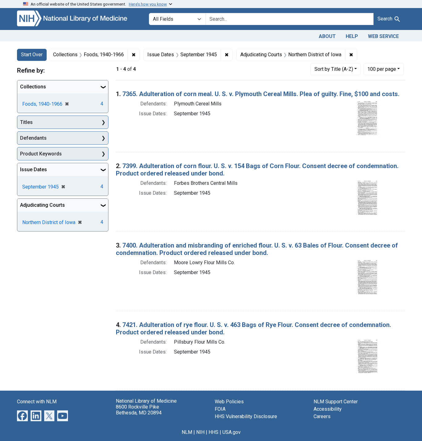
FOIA (220, 409)
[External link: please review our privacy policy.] (22, 415)
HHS (213, 432)
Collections (33, 87)
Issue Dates (33, 169)
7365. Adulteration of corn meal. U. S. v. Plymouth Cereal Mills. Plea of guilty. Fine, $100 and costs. (260, 94)
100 (381, 69)
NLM (187, 432)
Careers (322, 416)
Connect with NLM (37, 402)
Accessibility (328, 409)
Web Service (383, 36)
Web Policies (229, 402)
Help (352, 36)
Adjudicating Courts (42, 205)
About (327, 36)
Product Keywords (41, 154)
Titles (26, 122)
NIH (200, 432)
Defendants (33, 138)
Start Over (32, 54)
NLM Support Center (336, 402)
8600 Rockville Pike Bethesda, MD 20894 (139, 410)
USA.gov (231, 432)
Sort (333, 69)
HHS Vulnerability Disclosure (246, 416)
